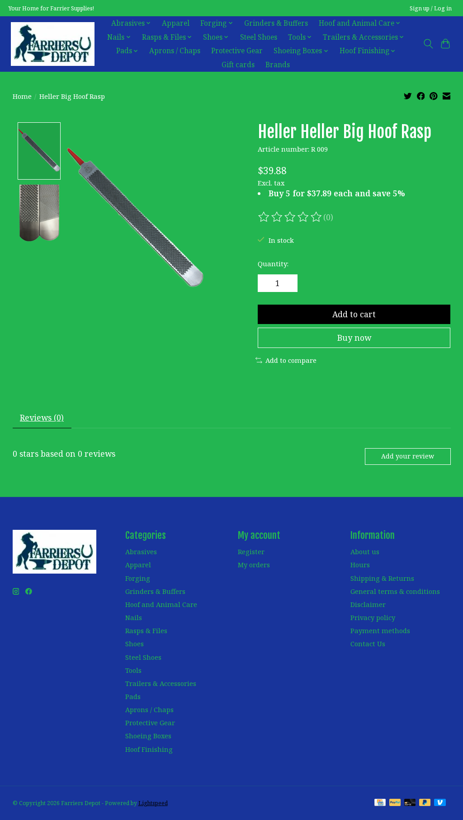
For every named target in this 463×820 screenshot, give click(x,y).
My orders (254, 564)
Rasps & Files (146, 630)
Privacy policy (372, 617)
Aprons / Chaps (174, 51)
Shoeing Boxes (148, 735)
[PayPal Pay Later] (425, 803)
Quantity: (273, 263)
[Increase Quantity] (287, 283)
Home (22, 96)
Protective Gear (237, 51)
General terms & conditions (395, 591)
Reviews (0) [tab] (42, 417)
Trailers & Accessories (160, 683)
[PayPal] (395, 803)
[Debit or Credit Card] (410, 803)
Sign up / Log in (431, 8)
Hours (360, 564)
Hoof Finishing (149, 749)
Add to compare (291, 360)
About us (364, 551)
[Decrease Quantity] (267, 283)
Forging (137, 578)
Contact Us (367, 643)
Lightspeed (153, 803)
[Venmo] (440, 803)
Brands (277, 64)
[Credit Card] (380, 803)
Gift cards (238, 64)
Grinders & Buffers (276, 23)
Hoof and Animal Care (161, 604)
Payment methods (380, 630)
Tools (133, 670)
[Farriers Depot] (52, 43)
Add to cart (354, 314)
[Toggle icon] (428, 44)
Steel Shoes (258, 37)
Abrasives (141, 551)
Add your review (407, 456)
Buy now (354, 337)
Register (251, 551)
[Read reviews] (291, 217)
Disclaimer (368, 604)
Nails (133, 617)
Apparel (175, 23)
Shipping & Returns (382, 578)
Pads (133, 696)
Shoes (134, 643)
